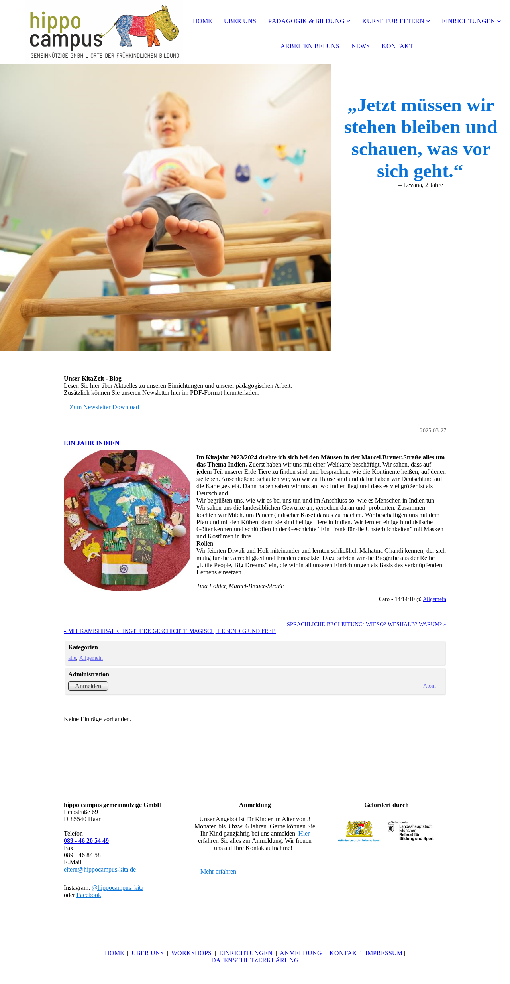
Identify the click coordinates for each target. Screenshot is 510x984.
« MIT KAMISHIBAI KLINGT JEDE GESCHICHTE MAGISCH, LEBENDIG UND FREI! (170, 631)
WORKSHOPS (192, 953)
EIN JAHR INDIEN (92, 443)
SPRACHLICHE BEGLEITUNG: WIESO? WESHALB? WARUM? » (366, 624)
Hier (304, 833)
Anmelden (88, 685)
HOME (202, 21)
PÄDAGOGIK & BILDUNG (306, 21)
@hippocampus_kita (117, 887)
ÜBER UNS (240, 21)
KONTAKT (397, 46)
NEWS (360, 46)
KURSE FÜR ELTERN (393, 21)
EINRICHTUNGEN (468, 21)
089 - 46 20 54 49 (86, 840)
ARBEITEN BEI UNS (309, 46)
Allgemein (434, 599)
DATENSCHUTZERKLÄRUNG (255, 960)
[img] (91, 32)
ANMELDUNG (302, 953)
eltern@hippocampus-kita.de (100, 869)
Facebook (88, 894)
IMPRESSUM (383, 953)
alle (72, 658)
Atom (429, 685)
